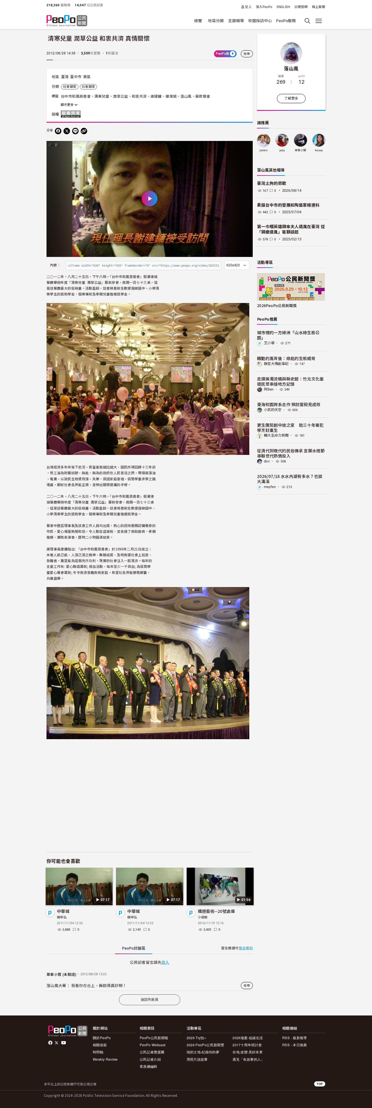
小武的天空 (273, 410)
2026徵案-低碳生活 (247, 1037)
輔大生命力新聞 (276, 435)
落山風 (291, 68)
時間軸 (98, 1051)
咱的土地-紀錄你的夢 (203, 1051)
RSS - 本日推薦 (294, 1044)
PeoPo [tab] (133, 948)
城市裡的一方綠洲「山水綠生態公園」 (288, 334)
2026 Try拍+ (196, 1037)
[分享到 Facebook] (58, 131)
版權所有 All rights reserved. (71, 114)
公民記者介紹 (150, 1059)
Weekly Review (105, 1059)
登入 (248, 6)
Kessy (319, 150)
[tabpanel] (149, 975)
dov (267, 461)
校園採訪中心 (260, 21)
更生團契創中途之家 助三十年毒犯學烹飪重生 (290, 427)
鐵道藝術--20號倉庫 (216, 911)
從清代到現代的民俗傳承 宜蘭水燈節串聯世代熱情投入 (291, 453)
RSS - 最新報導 (294, 1037)
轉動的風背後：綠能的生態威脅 (286, 358)
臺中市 (75, 77)
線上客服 (318, 7)
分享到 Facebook (247, 147)
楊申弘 (62, 917)
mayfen (270, 487)
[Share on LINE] (75, 131)
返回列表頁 (149, 1000)
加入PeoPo (264, 7)
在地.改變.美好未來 (247, 1051)
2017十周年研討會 (247, 1044)
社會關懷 (69, 87)
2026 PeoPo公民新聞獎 (205, 1044)
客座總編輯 (148, 1066)
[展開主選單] (318, 21)
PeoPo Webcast (153, 1044)
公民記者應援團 (152, 1051)
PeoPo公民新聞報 (154, 1037)
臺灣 (65, 77)
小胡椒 (203, 917)
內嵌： (55, 265)
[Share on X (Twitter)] (67, 131)
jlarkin (264, 150)
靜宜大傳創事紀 (276, 364)
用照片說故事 (197, 1059)
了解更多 (291, 98)
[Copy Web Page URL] (84, 131)
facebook (50, 1043)
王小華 (269, 343)
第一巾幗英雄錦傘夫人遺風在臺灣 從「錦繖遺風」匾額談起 (291, 229)
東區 (87, 77)
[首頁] (66, 21)
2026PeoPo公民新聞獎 (277, 305)
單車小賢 (300, 150)
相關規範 (100, 1044)
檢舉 (247, 54)
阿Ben (268, 389)
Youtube (64, 1043)
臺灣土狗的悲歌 (271, 183)
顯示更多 (67, 105)
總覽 (198, 21)
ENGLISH (283, 7)
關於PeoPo (102, 1037)
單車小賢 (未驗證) (61, 974)
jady (282, 150)
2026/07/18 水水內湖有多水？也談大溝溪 (289, 478)
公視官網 (300, 7)
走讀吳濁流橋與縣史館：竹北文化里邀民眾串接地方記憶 (290, 381)
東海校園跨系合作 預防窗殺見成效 (289, 404)
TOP (320, 1084)
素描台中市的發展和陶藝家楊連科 (288, 205)
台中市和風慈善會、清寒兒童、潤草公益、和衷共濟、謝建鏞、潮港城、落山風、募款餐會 (135, 96)
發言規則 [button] (246, 948)
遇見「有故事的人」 (248, 1059)
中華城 (63, 911)
